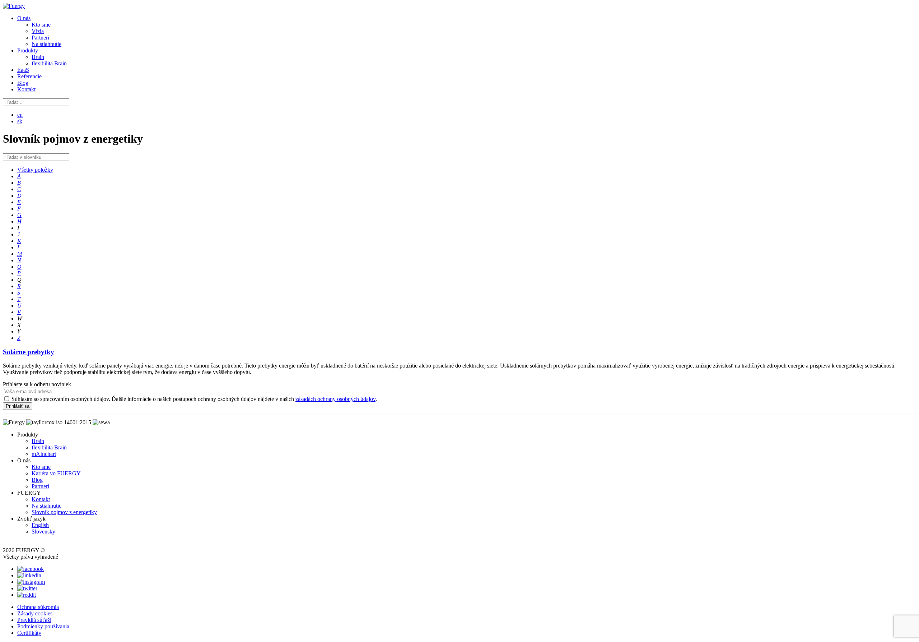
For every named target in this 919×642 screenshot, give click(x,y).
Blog (22, 83)
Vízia (38, 31)
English (40, 525)
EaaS (23, 70)
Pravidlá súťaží (34, 620)
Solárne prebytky (28, 352)
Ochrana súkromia (38, 607)
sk (19, 121)
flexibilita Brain (49, 63)
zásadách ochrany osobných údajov (335, 399)
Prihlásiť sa (17, 406)
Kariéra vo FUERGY (56, 473)
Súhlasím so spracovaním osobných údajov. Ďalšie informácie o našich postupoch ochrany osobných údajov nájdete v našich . (194, 399)
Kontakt (26, 89)
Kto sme (41, 25)
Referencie (29, 76)
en (20, 115)
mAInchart (44, 454)
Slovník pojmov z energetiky (64, 512)
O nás (24, 18)
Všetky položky (35, 170)
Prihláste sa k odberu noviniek (37, 384)
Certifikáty (29, 633)
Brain (38, 57)
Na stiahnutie (46, 44)
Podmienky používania (43, 626)
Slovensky (43, 531)
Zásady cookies (34, 613)
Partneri (40, 37)
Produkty (27, 50)
